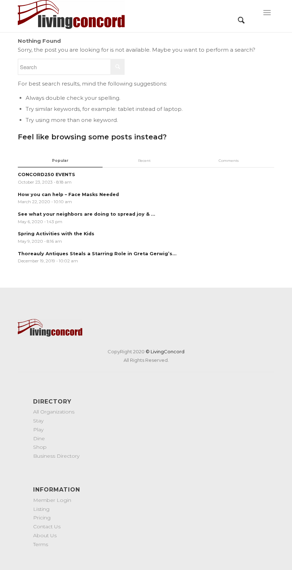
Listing (41, 509)
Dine (39, 438)
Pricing (42, 517)
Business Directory (56, 456)
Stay (38, 420)
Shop (40, 447)
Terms (40, 544)
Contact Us (47, 526)
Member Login (52, 500)
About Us (45, 535)
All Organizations (53, 412)
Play (38, 429)
